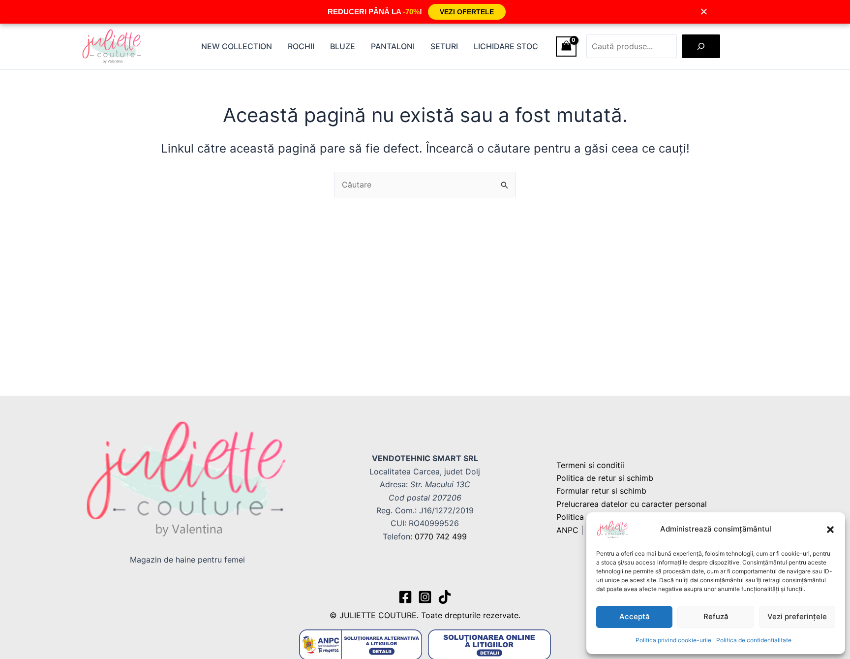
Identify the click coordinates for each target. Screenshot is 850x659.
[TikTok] (445, 597)
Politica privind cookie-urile (673, 640)
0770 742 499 (441, 536)
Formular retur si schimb (601, 491)
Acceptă (634, 616)
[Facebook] (405, 597)
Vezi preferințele (797, 616)
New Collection (236, 46)
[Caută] (701, 46)
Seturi (444, 46)
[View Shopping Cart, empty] (566, 46)
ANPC (567, 530)
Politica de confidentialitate (753, 640)
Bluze (342, 46)
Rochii (301, 46)
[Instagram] (425, 597)
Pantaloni (393, 46)
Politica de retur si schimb (604, 478)
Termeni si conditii (590, 465)
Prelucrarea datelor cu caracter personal (631, 504)
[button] (830, 529)
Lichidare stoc (506, 46)
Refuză (716, 616)
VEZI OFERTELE (467, 12)
